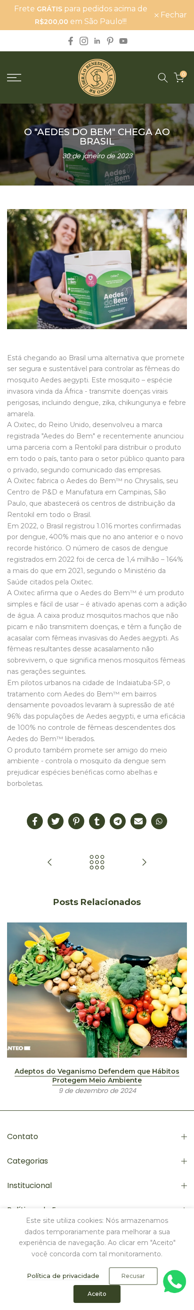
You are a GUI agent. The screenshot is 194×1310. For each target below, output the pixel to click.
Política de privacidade (63, 1275)
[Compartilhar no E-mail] (138, 821)
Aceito (97, 1293)
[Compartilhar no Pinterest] (76, 821)
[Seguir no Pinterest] (110, 41)
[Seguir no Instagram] (84, 41)
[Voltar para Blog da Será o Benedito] (97, 863)
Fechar (173, 15)
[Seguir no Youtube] (123, 41)
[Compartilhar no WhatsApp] (159, 821)
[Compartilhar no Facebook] (35, 821)
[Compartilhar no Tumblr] (97, 821)
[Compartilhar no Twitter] (56, 821)
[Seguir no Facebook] (70, 41)
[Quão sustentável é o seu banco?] (144, 863)
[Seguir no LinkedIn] (97, 41)
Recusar (133, 1275)
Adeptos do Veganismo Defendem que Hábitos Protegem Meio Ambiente (97, 1075)
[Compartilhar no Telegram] (118, 821)
